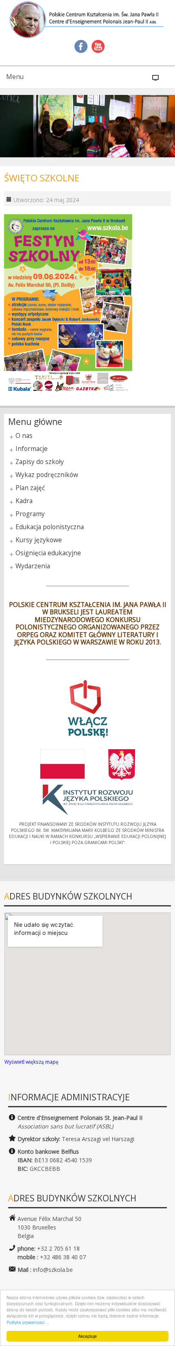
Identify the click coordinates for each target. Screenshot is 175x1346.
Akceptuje (87, 1336)
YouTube (98, 46)
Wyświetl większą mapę (31, 1061)
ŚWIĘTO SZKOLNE (41, 178)
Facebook (81, 46)
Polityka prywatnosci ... (28, 1322)
